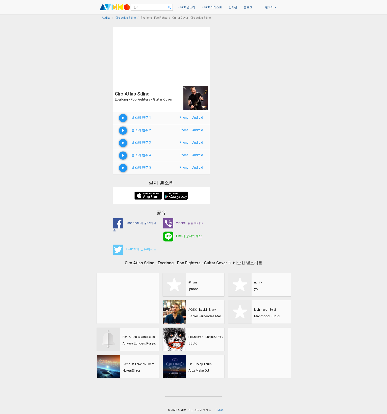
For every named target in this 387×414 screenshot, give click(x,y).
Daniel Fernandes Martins (206, 316)
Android (197, 117)
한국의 (269, 7)
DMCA (220, 410)
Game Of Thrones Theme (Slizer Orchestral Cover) (140, 364)
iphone (193, 289)
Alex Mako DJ (198, 370)
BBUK (192, 343)
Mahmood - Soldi (265, 309)
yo (256, 289)
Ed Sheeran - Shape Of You (205, 336)
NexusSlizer (131, 370)
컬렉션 (233, 7)
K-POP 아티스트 (212, 7)
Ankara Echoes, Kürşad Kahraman (140, 343)
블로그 (248, 7)
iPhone (183, 117)
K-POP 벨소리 (186, 7)
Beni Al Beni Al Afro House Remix (140, 336)
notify (258, 282)
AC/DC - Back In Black (202, 309)
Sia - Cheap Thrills (200, 364)
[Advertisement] (161, 55)
